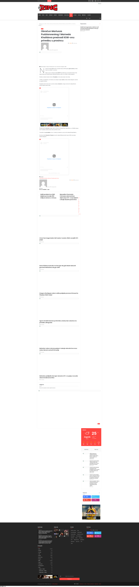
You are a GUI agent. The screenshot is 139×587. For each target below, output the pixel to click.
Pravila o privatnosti (90, 583)
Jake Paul (72, 537)
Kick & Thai (40, 557)
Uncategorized (40, 565)
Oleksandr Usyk (76, 539)
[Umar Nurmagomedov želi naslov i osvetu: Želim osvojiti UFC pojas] (61, 531)
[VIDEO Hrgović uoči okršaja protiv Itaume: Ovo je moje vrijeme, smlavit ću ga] (61, 537)
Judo (39, 553)
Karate (39, 555)
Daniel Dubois (79, 532)
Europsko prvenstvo (80, 534)
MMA (42, 28)
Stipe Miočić (82, 539)
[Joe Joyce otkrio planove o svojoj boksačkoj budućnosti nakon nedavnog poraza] (66, 537)
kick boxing (80, 537)
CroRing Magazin (55, 583)
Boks (39, 548)
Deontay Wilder (73, 534)
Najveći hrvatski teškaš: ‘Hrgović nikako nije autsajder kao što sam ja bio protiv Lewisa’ (94, 462)
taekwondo (72, 541)
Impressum (96, 583)
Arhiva (85, 583)
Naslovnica (82, 583)
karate (76, 537)
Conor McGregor (73, 532)
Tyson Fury (77, 541)
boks (78, 530)
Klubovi (39, 558)
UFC (81, 541)
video (72, 543)
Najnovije (96, 449)
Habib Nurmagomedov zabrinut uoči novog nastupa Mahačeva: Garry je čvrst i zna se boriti (89, 28)
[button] (69, 407)
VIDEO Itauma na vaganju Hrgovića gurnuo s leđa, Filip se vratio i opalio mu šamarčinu (94, 456)
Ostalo (39, 562)
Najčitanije (86, 449)
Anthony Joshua (73, 530)
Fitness (39, 550)
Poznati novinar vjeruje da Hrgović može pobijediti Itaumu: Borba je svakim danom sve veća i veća (94, 469)
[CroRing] (48, 7)
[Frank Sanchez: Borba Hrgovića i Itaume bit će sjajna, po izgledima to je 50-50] (56, 534)
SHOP (100, 583)
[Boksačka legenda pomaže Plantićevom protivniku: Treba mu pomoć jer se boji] (61, 534)
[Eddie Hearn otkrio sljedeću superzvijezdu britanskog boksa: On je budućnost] (56, 537)
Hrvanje (39, 552)
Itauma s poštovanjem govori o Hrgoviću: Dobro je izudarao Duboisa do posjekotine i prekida (95, 476)
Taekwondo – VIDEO (43, 572)
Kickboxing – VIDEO (42, 570)
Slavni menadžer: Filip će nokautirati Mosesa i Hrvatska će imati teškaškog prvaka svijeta (94, 483)
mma (71, 539)
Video (39, 567)
